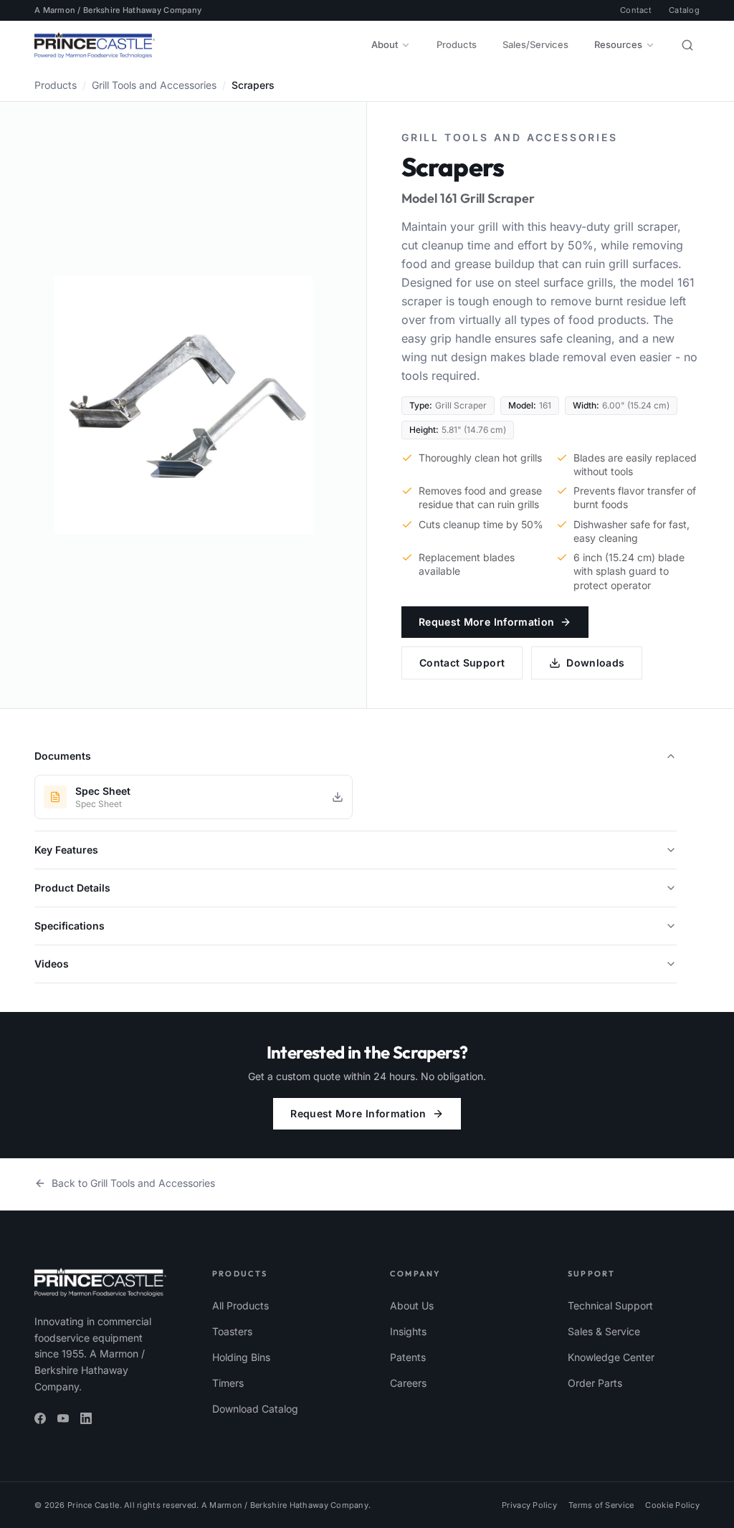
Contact (636, 10)
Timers (228, 1383)
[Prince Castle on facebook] (40, 1418)
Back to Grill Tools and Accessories (133, 1183)
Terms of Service (601, 1505)
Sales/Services (535, 44)
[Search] (687, 45)
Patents (408, 1357)
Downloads (595, 662)
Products (457, 44)
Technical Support (610, 1305)
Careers (408, 1383)
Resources (618, 44)
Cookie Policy (672, 1505)
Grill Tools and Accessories (154, 85)
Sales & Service (604, 1331)
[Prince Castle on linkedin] (86, 1418)
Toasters (232, 1331)
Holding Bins (241, 1357)
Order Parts (595, 1383)
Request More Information (486, 622)
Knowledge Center (611, 1357)
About (384, 44)
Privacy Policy (529, 1505)
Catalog (684, 10)
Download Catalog (255, 1409)
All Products (240, 1305)
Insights (408, 1331)
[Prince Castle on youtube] (63, 1418)
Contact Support (462, 662)
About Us (412, 1305)
